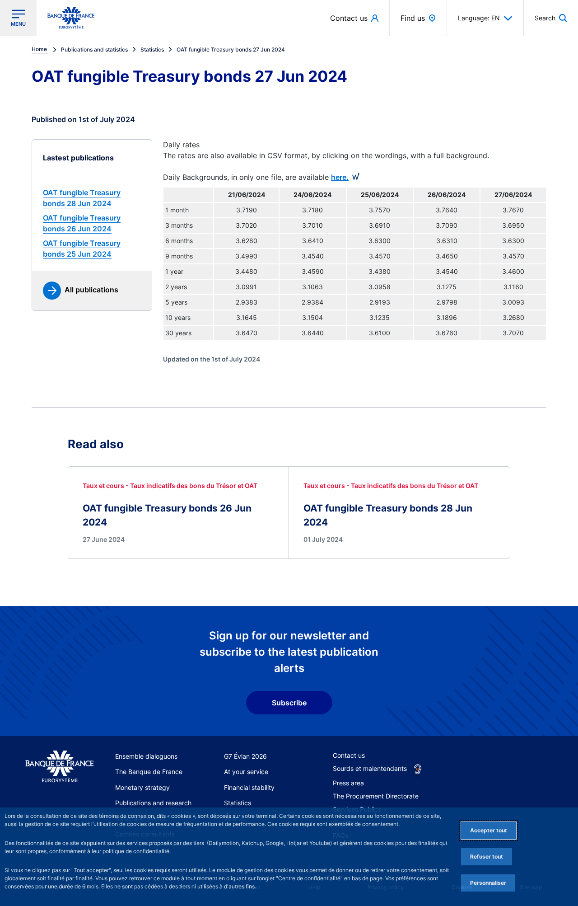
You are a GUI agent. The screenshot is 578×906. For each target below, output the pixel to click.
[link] (91, 198)
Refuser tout (486, 856)
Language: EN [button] (479, 18)
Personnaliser (488, 882)
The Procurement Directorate (376, 796)
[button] (551, 18)
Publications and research (153, 803)
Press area (348, 783)
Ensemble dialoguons (146, 756)
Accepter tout (488, 830)
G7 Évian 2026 (245, 756)
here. (340, 177)
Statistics (237, 803)
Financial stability (249, 787)
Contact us (349, 755)
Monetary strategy (142, 787)
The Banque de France (148, 771)
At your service (246, 771)
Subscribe (289, 702)
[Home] (59, 767)
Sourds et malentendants (370, 768)
